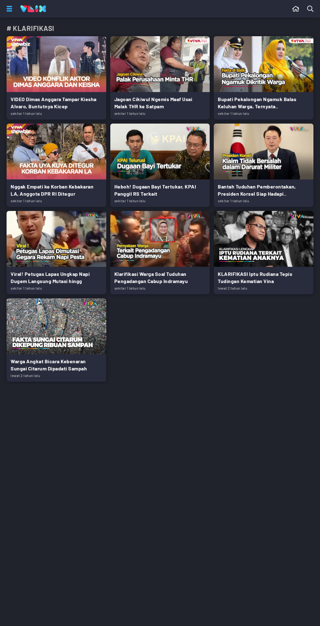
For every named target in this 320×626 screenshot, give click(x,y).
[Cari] (311, 8)
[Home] (33, 8)
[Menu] (8, 8)
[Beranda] (295, 8)
